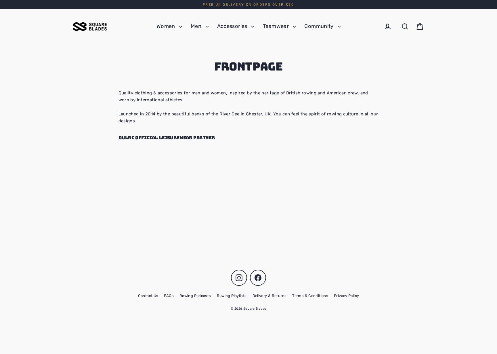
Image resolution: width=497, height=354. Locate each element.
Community (319, 26)
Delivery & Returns (270, 296)
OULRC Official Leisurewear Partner (166, 138)
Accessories (233, 26)
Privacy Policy (346, 296)
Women (166, 26)
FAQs (169, 296)
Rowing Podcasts (195, 296)
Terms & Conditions (310, 296)
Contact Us (148, 296)
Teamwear (276, 26)
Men (197, 26)
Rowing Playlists (232, 296)
